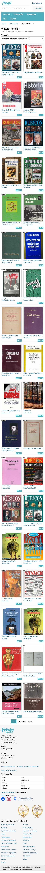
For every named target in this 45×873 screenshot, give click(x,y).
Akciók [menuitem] (13, 19)
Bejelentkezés (37, 3)
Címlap (4, 23)
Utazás (3, 859)
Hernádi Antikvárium (8, 792)
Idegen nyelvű (27, 834)
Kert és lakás (27, 837)
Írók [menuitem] (4, 19)
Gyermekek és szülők (8, 831)
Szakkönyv (5, 846)
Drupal (3, 795)
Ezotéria (4, 828)
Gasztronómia (27, 828)
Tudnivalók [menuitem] (18, 14)
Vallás (25, 859)
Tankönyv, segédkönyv (8, 853)
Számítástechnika (29, 846)
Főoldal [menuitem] (6, 14)
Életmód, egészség (7, 824)
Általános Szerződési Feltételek (27, 766)
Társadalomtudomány (30, 853)
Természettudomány (8, 856)
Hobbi (3, 834)
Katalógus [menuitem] (31, 14)
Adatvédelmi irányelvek (9, 770)
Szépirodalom (5, 837)
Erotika (25, 824)
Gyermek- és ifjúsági (30, 831)
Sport (25, 843)
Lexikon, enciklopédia (8, 840)
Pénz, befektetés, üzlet (9, 843)
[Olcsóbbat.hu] (26, 799)
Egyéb (3, 862)
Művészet (26, 840)
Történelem (13, 23)
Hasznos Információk (8, 766)
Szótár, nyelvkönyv (29, 850)
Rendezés (5, 35)
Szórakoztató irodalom (8, 850)
